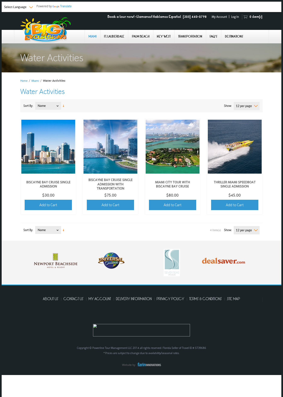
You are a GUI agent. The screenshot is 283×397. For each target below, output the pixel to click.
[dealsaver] (221, 260)
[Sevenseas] (169, 262)
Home (24, 81)
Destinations (234, 36)
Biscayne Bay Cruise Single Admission (48, 184)
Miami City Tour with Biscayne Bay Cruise (172, 184)
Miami (92, 36)
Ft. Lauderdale (114, 36)
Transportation (190, 36)
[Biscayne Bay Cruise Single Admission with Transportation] (110, 146)
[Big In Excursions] (49, 29)
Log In (235, 17)
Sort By (28, 106)
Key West (164, 36)
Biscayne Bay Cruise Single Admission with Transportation (110, 184)
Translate (66, 6)
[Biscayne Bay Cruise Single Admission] (48, 146)
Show (227, 106)
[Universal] (109, 260)
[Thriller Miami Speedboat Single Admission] (235, 146)
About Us (50, 299)
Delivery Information (134, 299)
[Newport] (53, 260)
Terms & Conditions (205, 299)
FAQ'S (213, 36)
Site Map (233, 299)
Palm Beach (140, 36)
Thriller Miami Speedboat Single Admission (235, 184)
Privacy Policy (170, 299)
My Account (219, 17)
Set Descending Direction (63, 106)
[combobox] (247, 106)
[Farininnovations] (148, 364)
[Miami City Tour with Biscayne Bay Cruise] (173, 146)
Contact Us (73, 299)
